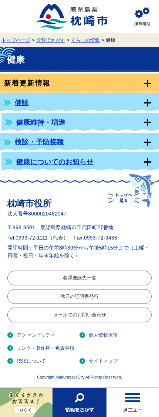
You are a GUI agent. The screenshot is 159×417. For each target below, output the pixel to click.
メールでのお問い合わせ (79, 315)
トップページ (15, 40)
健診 (22, 102)
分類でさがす (50, 40)
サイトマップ (103, 361)
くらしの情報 (85, 40)
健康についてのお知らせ (55, 162)
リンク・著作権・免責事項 (45, 348)
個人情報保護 (103, 335)
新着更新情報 (27, 83)
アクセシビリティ (36, 335)
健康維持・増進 (40, 122)
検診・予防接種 (39, 142)
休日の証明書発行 (79, 296)
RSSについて (31, 361)
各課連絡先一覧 (80, 278)
